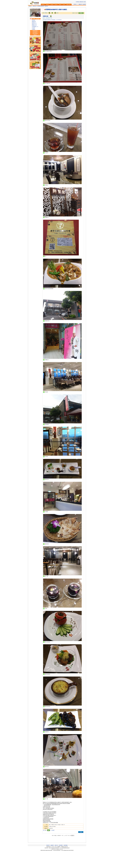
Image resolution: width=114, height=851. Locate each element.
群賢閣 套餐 (45, 16)
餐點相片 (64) (34, 24)
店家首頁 (33, 20)
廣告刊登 (56, 845)
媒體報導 (52, 845)
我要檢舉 (80, 832)
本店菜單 (33, 27)
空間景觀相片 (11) (35, 26)
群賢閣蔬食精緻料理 (40, 6)
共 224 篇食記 (53, 19)
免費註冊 (80, 4)
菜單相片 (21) (34, 25)
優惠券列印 (34, 21)
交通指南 (33, 29)
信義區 (65, 9)
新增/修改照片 (35, 32)
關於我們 (48, 845)
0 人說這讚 (52, 830)
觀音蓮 (49, 19)
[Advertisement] (63, 839)
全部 (46, 12)
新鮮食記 (46, 6)
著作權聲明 (61, 845)
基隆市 (60, 9)
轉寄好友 (35, 34)
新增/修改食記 (35, 30)
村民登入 (75, 4)
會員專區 (84, 4)
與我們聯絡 (66, 845)
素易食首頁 (81, 1)
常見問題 (77, 1)
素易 (85, 1)
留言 (44, 830)
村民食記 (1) (34, 22)
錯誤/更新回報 (35, 33)
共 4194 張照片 (58, 19)
